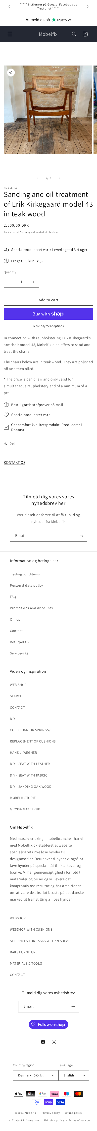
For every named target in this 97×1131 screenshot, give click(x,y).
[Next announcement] (87, 6)
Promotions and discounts (31, 608)
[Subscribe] (81, 536)
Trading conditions (25, 574)
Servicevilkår (20, 653)
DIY (12, 718)
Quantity (10, 272)
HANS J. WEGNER (23, 752)
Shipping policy (54, 1120)
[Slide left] (37, 178)
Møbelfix (30, 1112)
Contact (16, 630)
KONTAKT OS (14, 462)
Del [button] (12, 443)
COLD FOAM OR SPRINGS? (30, 730)
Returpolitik (19, 642)
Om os (15, 619)
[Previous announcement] (9, 6)
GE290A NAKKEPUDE (26, 809)
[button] (9, 34)
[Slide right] (59, 178)
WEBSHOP (18, 918)
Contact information (25, 1120)
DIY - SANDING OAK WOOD (30, 786)
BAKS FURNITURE (23, 952)
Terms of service (79, 1120)
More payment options (48, 326)
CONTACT (17, 707)
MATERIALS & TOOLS (26, 963)
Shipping (25, 232)
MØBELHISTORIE (23, 798)
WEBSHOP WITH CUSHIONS (31, 929)
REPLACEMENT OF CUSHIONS (33, 741)
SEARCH (16, 696)
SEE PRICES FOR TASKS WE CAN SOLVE (40, 941)
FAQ (13, 596)
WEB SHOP (18, 684)
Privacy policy (51, 1112)
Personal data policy (26, 585)
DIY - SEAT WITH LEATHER (30, 764)
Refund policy (73, 1112)
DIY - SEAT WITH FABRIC (28, 775)
